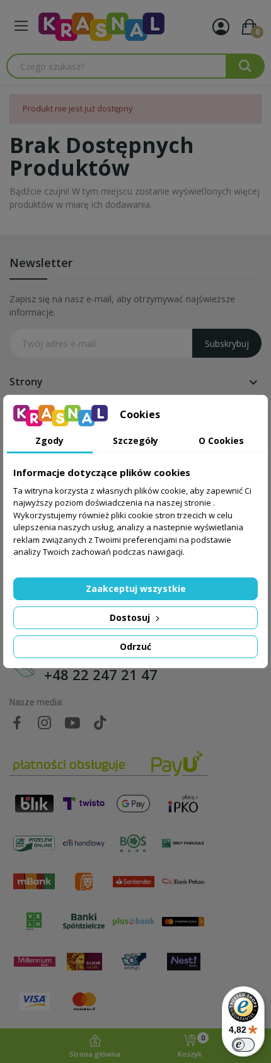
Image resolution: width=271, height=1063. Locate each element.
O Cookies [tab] (221, 440)
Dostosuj (131, 617)
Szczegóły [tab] (135, 440)
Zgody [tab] (49, 440)
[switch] (243, 1045)
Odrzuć (135, 646)
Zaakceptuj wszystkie (136, 588)
